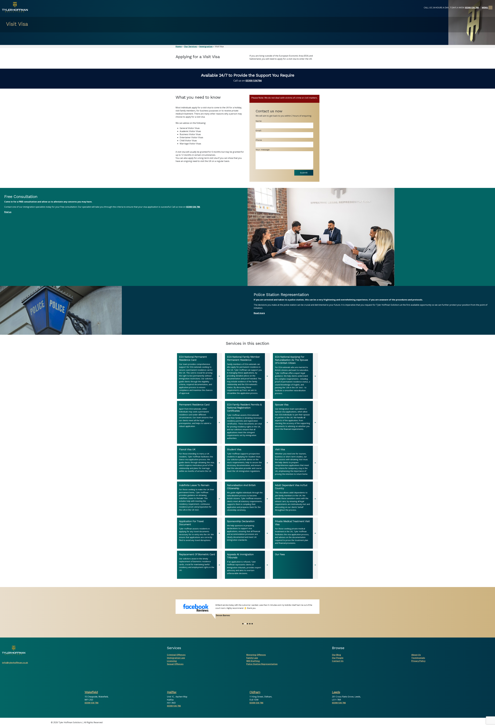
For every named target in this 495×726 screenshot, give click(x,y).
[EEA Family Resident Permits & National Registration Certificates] (247, 422)
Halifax (171, 692)
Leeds (336, 692)
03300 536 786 (472, 7)
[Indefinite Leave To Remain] (199, 499)
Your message (263, 149)
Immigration (206, 46)
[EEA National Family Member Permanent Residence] (247, 376)
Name (259, 121)
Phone (259, 140)
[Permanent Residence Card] (199, 422)
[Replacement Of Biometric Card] (199, 565)
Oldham (254, 692)
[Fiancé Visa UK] (199, 462)
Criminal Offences (176, 654)
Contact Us (337, 661)
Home (179, 46)
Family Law (252, 657)
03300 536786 (253, 80)
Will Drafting (253, 661)
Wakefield (91, 692)
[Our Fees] (295, 565)
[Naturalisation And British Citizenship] (247, 499)
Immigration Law (176, 657)
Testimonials (418, 657)
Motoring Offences (256, 654)
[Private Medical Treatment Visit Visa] (295, 533)
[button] (243, 623)
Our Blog (336, 654)
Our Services (190, 46)
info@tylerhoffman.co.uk (15, 662)
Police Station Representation (262, 664)
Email (258, 130)
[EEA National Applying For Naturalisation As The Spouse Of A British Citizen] (295, 376)
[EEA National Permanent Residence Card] (199, 376)
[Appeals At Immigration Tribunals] (247, 565)
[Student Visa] (247, 462)
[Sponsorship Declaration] (247, 533)
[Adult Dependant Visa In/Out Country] (295, 499)
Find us (7, 212)
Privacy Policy (418, 661)
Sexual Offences (175, 664)
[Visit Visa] (295, 462)
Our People (337, 657)
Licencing (172, 661)
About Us (416, 654)
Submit (303, 172)
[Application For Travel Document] (199, 533)
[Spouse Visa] (295, 422)
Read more (259, 313)
